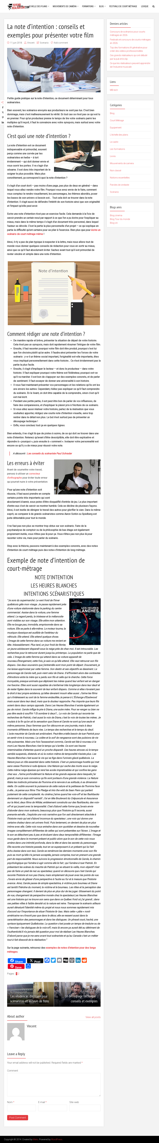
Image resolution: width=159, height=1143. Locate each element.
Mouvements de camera (122, 163)
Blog (101, 6)
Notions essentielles (120, 177)
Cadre (20, 6)
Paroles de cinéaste (119, 185)
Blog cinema (116, 215)
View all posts (93, 1017)
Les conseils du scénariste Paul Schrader (49, 453)
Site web (74, 1102)
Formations (88, 6)
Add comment (61, 42)
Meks (35, 1139)
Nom (10, 1102)
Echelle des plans (38, 6)
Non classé (115, 170)
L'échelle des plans (119, 135)
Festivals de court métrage (123, 6)
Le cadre (114, 142)
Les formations (117, 149)
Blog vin (114, 223)
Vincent (30, 42)
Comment (12, 1070)
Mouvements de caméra (65, 6)
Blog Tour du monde (120, 219)
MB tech (114, 90)
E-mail (42, 1102)
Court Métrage (117, 120)
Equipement (115, 127)
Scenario (44, 42)
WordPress (56, 1139)
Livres (113, 156)
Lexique (144, 6)
